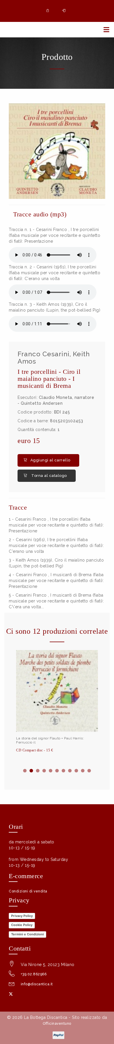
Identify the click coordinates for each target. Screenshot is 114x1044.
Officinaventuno (57, 1024)
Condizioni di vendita (28, 891)
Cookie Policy (21, 925)
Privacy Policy (22, 916)
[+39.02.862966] (12, 975)
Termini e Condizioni (27, 934)
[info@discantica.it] (12, 985)
